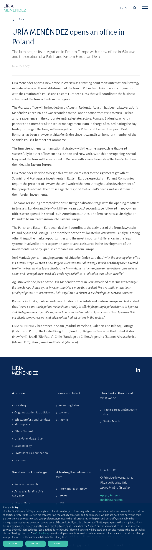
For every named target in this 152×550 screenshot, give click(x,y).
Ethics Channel (23, 431)
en (122, 8)
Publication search (26, 484)
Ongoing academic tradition (32, 412)
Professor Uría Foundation (31, 453)
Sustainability (23, 445)
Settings (36, 544)
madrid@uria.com (111, 499)
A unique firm (22, 393)
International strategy (72, 488)
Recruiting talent (69, 405)
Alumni (63, 419)
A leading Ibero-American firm (74, 474)
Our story (20, 405)
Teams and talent (68, 393)
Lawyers (63, 412)
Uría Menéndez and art (28, 438)
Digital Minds (111, 421)
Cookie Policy (42, 533)
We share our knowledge (29, 472)
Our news (20, 460)
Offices (62, 496)
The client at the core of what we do (116, 395)
